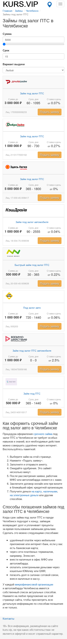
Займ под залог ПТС (32, 93)
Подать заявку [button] (49, 112)
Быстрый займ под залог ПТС (32, 265)
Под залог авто (32, 307)
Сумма (7, 34)
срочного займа (42, 434)
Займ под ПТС (31, 393)
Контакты (8, 618)
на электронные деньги (24, 495)
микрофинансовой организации (34, 584)
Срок (6, 50)
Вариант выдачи (14, 64)
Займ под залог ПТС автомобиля (32, 350)
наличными (50, 491)
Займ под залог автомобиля (32, 222)
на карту (36, 491)
